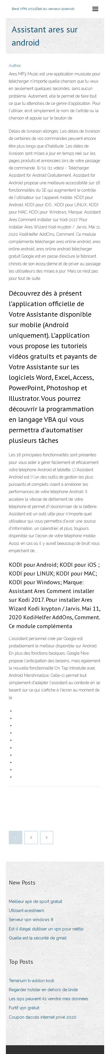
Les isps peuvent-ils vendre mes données (48, 998)
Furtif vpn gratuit (24, 1008)
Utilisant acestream (26, 910)
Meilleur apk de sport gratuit (35, 901)
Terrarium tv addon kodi (31, 980)
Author (15, 65)
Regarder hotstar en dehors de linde (43, 989)
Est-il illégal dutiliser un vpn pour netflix (46, 929)
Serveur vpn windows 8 (31, 919)
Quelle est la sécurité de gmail (38, 938)
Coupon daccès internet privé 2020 (42, 1017)
